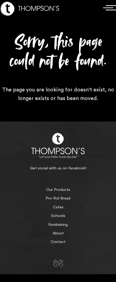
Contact (58, 242)
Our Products (58, 190)
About (58, 233)
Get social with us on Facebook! (58, 168)
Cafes (58, 207)
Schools (58, 216)
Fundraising (58, 225)
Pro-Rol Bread (58, 198)
